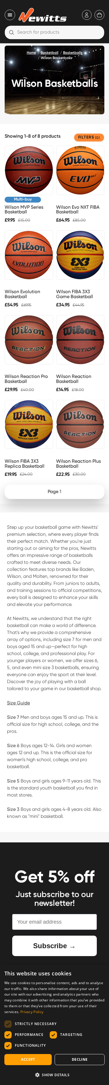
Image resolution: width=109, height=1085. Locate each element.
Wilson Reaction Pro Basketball (26, 379)
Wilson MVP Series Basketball (24, 209)
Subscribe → (54, 946)
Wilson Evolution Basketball (22, 294)
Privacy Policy (31, 1011)
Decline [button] (80, 1059)
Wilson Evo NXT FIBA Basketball (77, 209)
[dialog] (54, 1024)
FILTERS (89, 137)
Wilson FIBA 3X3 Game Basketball (74, 294)
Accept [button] (28, 1059)
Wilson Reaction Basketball (73, 379)
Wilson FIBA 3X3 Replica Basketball (24, 463)
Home (31, 53)
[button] (54, 1074)
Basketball (49, 53)
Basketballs (73, 53)
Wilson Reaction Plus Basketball (78, 463)
